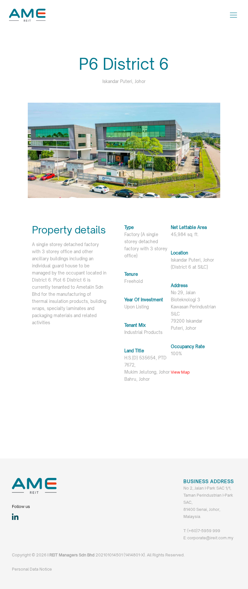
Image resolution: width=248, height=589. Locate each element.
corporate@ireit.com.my (209, 537)
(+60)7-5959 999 (203, 530)
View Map (180, 372)
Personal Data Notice (32, 569)
